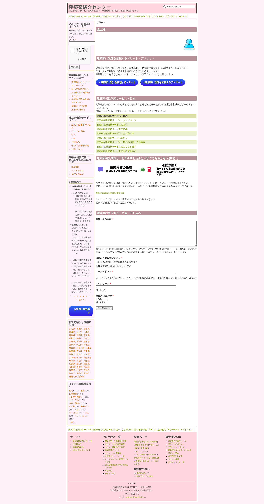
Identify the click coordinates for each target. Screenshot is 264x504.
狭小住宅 (144, 445)
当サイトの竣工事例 (113, 453)
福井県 (79, 338)
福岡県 (72, 370)
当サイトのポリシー (176, 444)
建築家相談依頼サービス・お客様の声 (115, 133)
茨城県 (79, 341)
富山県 (87, 335)
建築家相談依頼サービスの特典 (112, 128)
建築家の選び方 (78, 109)
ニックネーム (103, 283)
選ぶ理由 (75, 166)
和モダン (85, 406)
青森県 (79, 329)
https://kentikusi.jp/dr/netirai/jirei (110, 192)
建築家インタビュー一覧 (115, 456)
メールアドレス (104, 271)
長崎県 (87, 370)
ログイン (183, 16)
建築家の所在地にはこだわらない (114, 265)
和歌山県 (87, 357)
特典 (73, 135)
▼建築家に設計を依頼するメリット (117, 82)
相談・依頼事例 (140, 429)
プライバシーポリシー (177, 447)
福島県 (72, 335)
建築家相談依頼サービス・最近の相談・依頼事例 (121, 142)
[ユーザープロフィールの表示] (189, 51)
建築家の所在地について (109, 257)
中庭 (87, 412)
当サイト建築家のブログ (115, 447)
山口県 (79, 364)
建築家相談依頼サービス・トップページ (116, 120)
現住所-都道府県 (105, 295)
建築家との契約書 (79, 106)
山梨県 (87, 338)
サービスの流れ (78, 131)
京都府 (79, 354)
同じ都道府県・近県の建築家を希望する (118, 261)
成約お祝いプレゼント (81, 450)
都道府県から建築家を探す (115, 441)
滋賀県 (72, 354)
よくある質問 (158, 16)
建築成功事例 (78, 447)
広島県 (72, 364)
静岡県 (72, 351)
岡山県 (87, 360)
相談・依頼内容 (104, 219)
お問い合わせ (77, 149)
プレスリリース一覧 (176, 462)
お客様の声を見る (82, 311)
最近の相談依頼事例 (80, 145)
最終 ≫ (82, 299)
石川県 (72, 338)
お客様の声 (127, 16)
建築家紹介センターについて (179, 450)
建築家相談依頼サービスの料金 (112, 137)
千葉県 (87, 344)
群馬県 (72, 344)
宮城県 (72, 332)
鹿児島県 (73, 376)
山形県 (87, 332)
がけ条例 (155, 458)
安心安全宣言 (171, 16)
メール (72, 39)
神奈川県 (80, 348)
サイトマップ (187, 429)
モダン (78, 409)
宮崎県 (87, 373)
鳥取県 (72, 360)
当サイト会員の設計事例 (115, 444)
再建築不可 (152, 454)
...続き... (72, 422)
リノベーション (81, 416)
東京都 (72, 348)
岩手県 (87, 329)
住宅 (71, 390)
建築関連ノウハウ (112, 450)
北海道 (72, 329)
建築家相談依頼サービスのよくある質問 (116, 146)
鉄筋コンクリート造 (142, 458)
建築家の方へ (143, 473)
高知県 (87, 367)
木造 (82, 390)
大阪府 (87, 354)
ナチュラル (74, 400)
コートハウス (152, 461)
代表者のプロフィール (177, 441)
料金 (149, 16)
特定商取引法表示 (175, 456)
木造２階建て (75, 403)
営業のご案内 (173, 453)
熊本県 (72, 373)
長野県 (72, 341)
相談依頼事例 (139, 16)
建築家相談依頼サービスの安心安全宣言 (116, 150)
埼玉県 (79, 344)
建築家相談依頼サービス (82, 441)
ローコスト (74, 412)
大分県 (79, 373)
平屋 (144, 461)
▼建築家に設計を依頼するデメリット (163, 82)
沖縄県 (81, 376)
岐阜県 (88, 348)
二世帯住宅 (143, 448)
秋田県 (79, 332)
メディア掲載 (173, 459)
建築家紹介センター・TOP (79, 16)
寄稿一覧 (108, 470)
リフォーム (153, 445)
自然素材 (73, 393)
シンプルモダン (76, 397)
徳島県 (87, 364)
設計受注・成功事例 (145, 476)
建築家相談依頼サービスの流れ (106, 16)
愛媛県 (79, 367)
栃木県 (87, 341)
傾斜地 (137, 445)
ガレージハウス (140, 451)
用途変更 (137, 461)
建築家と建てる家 (141, 441)
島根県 (79, 360)
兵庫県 (72, 357)
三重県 (87, 351)
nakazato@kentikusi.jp (136, 497)
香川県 (72, 367)
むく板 (72, 406)
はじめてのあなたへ (80, 89)
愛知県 (79, 351)
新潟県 (79, 335)
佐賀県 (79, 370)
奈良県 (79, 357)
